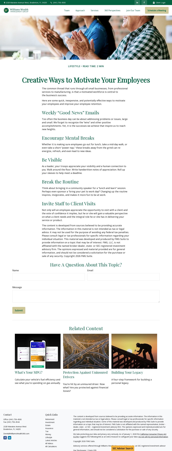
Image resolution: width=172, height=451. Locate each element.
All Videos (49, 443)
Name (15, 270)
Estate (47, 425)
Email (90, 270)
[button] (67, 10)
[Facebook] (144, 2)
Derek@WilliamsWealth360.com (16, 433)
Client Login (160, 2)
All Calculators (51, 446)
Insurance (49, 428)
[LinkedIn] (137, 2)
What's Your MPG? (28, 372)
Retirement (49, 419)
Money (48, 434)
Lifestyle (48, 437)
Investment (50, 422)
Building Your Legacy (127, 372)
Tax (46, 431)
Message (17, 287)
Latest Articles (51, 440)
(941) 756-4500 (59, 2)
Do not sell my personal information (153, 437)
